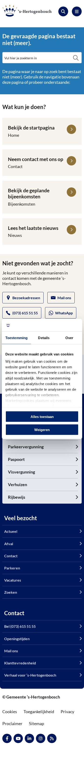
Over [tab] (69, 338)
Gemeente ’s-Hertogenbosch (27, 11)
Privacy (67, 711)
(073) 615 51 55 (25, 313)
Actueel (10, 531)
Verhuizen (17, 484)
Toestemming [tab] (16, 338)
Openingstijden (17, 638)
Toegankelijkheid (39, 711)
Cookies (9, 711)
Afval (8, 543)
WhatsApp (64, 313)
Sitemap (36, 723)
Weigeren (42, 430)
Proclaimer (12, 723)
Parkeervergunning (26, 446)
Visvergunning (21, 471)
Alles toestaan (42, 416)
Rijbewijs (16, 497)
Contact (11, 556)
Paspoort (16, 459)
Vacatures (12, 580)
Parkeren (12, 568)
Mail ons (64, 297)
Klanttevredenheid (20, 663)
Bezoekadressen (26, 297)
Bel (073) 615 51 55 (20, 626)
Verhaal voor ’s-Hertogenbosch (30, 675)
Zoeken (10, 592)
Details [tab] (43, 338)
